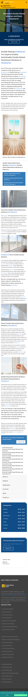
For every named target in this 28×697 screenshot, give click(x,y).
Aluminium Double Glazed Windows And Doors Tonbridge (12, 456)
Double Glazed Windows (7, 609)
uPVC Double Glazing (7, 670)
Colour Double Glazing (7, 676)
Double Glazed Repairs (7, 615)
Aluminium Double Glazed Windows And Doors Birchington (12, 453)
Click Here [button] (22, 692)
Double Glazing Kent (7, 447)
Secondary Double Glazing (8, 623)
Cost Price (5, 489)
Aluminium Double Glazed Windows (10, 636)
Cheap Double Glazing (7, 642)
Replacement (6, 485)
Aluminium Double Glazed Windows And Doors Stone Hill (12, 473)
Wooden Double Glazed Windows (9, 626)
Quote (4, 493)
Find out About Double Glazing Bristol (14, 157)
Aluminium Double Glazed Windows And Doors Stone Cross (12, 463)
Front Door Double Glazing (8, 648)
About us (5, 476)
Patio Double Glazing (7, 645)
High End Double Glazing (8, 654)
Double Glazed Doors (7, 612)
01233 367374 (6, 5)
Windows (5, 481)
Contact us (6, 497)
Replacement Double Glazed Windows (11, 639)
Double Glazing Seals (7, 664)
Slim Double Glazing (6, 679)
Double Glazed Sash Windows (9, 620)
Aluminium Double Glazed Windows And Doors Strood (12, 459)
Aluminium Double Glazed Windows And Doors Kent (12, 450)
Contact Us (20, 442)
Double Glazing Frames (7, 657)
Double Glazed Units (6, 617)
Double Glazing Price (7, 682)
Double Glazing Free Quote (8, 629)
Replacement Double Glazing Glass (10, 673)
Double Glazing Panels (7, 651)
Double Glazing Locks (7, 667)
